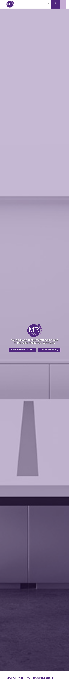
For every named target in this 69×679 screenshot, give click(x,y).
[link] (10, 4)
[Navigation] (63, 4)
